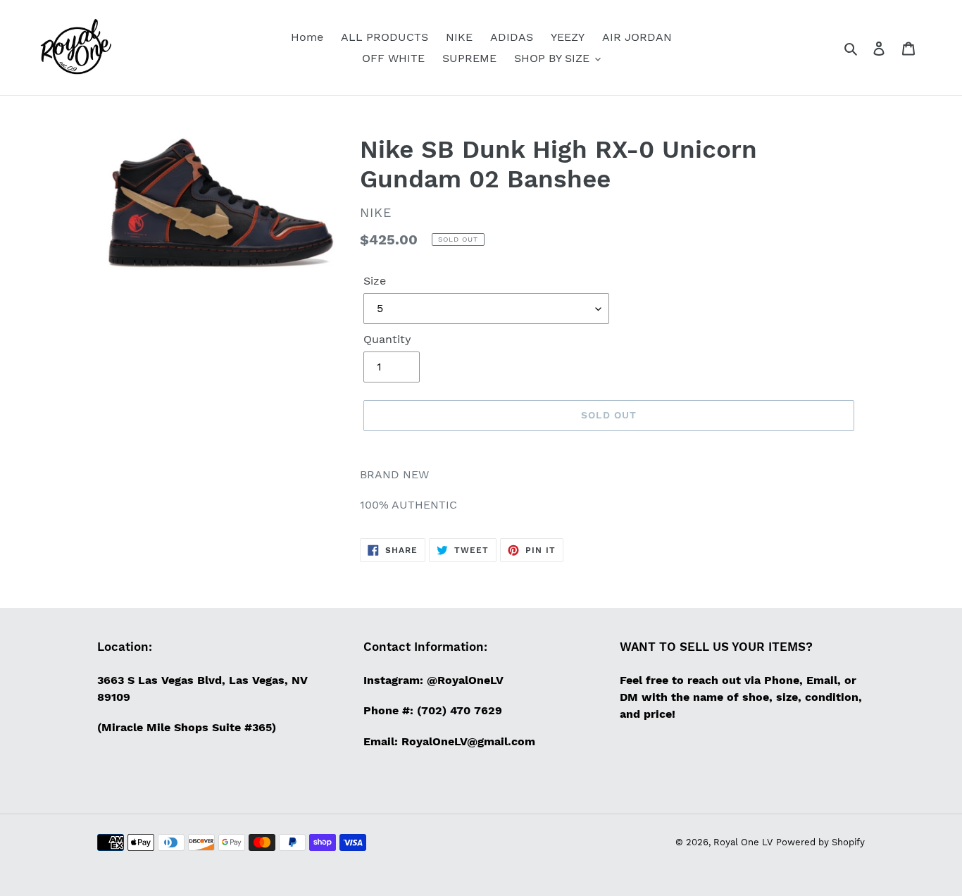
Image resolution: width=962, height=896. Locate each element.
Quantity (387, 339)
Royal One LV (743, 842)
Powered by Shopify (820, 842)
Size (374, 280)
